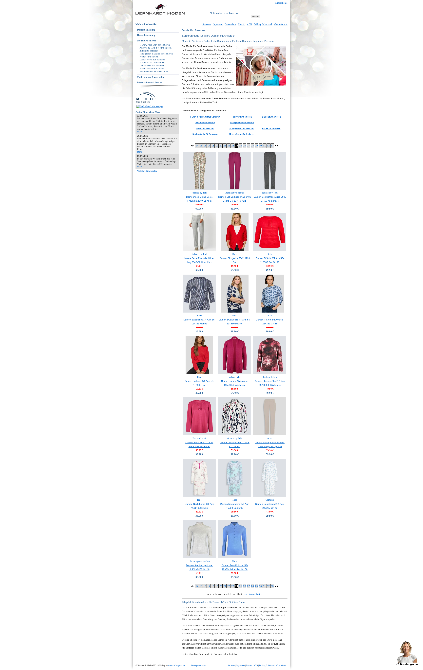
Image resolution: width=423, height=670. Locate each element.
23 (232, 145)
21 (224, 145)
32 (268, 145)
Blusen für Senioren (148, 51)
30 (260, 145)
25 (240, 145)
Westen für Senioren (148, 56)
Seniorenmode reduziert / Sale (153, 71)
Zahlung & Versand (263, 24)
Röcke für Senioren (271, 128)
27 (248, 145)
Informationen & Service (149, 82)
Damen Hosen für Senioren (152, 59)
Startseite (206, 24)
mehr (139, 131)
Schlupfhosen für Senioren (151, 62)
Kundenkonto (281, 3)
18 (213, 145)
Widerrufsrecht (281, 24)
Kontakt (241, 24)
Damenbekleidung (146, 30)
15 (201, 145)
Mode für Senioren (146, 40)
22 (228, 145)
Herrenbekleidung (146, 35)
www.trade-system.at (176, 665)
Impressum (218, 24)
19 (216, 145)
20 (220, 145)
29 (256, 145)
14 (197, 145)
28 (252, 145)
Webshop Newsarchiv (147, 171)
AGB (249, 24)
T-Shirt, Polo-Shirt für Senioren (154, 45)
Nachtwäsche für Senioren (151, 68)
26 (244, 145)
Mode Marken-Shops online (151, 77)
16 (205, 145)
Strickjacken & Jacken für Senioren (156, 54)
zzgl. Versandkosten (253, 594)
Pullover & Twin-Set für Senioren (155, 48)
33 (272, 145)
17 (209, 145)
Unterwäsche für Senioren (151, 65)
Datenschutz (230, 24)
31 (264, 145)
